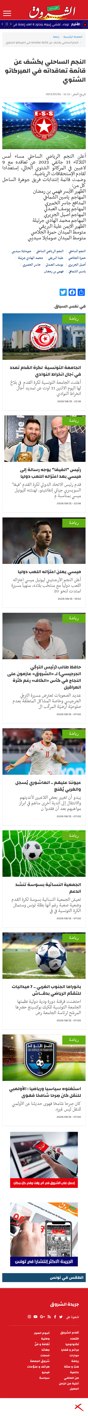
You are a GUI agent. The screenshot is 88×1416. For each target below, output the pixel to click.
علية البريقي (55, 258)
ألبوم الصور (42, 1333)
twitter (61, 1317)
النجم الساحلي (77, 251)
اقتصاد (74, 1338)
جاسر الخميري (32, 265)
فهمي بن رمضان (54, 271)
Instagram (29, 1317)
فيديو (46, 1372)
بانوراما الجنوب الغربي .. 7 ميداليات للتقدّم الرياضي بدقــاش (46, 989)
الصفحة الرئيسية (72, 36)
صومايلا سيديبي (21, 251)
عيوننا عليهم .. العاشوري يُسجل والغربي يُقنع (48, 785)
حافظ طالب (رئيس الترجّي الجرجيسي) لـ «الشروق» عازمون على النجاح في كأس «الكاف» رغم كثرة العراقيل (44, 677)
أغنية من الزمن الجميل (69, 1386)
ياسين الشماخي (77, 271)
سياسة (44, 1378)
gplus (42, 1317)
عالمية (74, 1372)
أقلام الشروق (69, 1332)
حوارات (74, 1355)
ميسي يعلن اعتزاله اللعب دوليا (49, 571)
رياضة (56, 36)
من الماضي (71, 1378)
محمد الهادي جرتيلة (30, 258)
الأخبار (75, 24)
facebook (55, 1317)
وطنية (45, 1338)
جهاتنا (46, 1350)
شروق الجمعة (40, 1361)
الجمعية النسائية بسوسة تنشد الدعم (48, 887)
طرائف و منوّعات (38, 1366)
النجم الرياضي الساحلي (50, 251)
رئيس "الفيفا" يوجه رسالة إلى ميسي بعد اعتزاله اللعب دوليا (50, 472)
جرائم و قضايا (70, 1350)
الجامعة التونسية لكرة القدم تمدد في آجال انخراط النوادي (45, 370)
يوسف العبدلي (54, 265)
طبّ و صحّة (71, 1366)
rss (49, 1317)
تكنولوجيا (72, 1344)
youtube (35, 1317)
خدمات (45, 1355)
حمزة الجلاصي (77, 258)
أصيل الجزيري (77, 265)
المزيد (7, 13)
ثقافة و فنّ (42, 1344)
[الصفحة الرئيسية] (52, 10)
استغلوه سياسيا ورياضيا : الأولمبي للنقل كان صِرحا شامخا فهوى (45, 1092)
